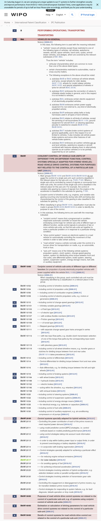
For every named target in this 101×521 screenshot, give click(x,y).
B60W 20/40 (26, 482)
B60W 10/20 (26, 394)
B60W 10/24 (26, 401)
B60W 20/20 (26, 470)
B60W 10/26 (26, 404)
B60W (23, 156)
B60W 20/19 (26, 466)
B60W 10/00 (56, 175)
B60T (62, 130)
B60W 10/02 (26, 285)
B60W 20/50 (26, 489)
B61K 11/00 (83, 120)
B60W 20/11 (26, 427)
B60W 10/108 (26, 319)
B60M (62, 104)
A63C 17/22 (57, 83)
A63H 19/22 (57, 85)
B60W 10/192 (26, 384)
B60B (62, 78)
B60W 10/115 (26, 345)
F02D (75, 180)
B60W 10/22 (26, 397)
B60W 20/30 (26, 476)
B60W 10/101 (26, 305)
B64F (72, 122)
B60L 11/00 (70, 272)
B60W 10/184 (26, 377)
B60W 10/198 (26, 391)
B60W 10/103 (26, 309)
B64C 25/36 (70, 87)
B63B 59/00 (57, 127)
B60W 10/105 (26, 312)
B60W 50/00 (82, 175)
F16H (81, 180)
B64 (60, 56)
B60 (22, 39)
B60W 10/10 (26, 302)
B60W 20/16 (26, 456)
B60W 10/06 (26, 292)
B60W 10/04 (26, 289)
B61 (56, 56)
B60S (62, 118)
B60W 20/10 (26, 421)
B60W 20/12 (26, 434)
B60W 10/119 (26, 348)
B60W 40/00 (26, 505)
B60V (62, 142)
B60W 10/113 (26, 335)
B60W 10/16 (26, 367)
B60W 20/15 (26, 450)
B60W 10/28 (26, 408)
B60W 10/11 (26, 326)
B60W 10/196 (26, 387)
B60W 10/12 (26, 357)
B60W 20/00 (59, 207)
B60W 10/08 (26, 296)
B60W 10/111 (26, 329)
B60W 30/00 (71, 175)
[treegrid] (50, 273)
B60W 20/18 (26, 463)
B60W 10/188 (26, 380)
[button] (15, 30)
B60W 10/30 (26, 411)
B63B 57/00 (83, 124)
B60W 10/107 (26, 316)
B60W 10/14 (44, 354)
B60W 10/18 (26, 373)
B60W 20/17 (26, 460)
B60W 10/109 (26, 322)
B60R (62, 112)
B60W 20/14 (26, 446)
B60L (62, 99)
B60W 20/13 (26, 440)
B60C (69, 78)
